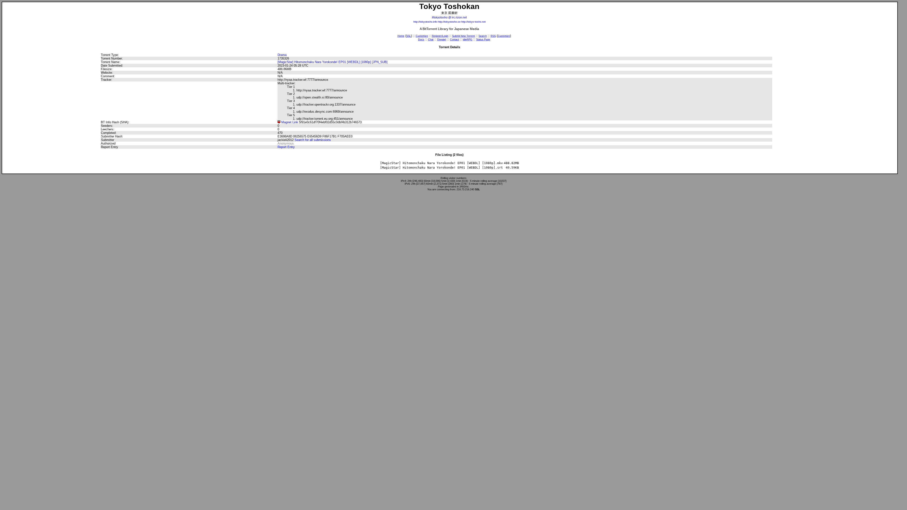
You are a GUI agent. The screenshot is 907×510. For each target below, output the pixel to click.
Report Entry (286, 147)
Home (401, 35)
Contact (454, 39)
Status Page (483, 39)
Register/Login (440, 35)
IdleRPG (467, 39)
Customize (422, 35)
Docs (421, 39)
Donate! (441, 39)
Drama (282, 55)
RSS (493, 35)
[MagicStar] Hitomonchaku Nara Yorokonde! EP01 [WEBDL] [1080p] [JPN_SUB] (333, 62)
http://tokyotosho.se (449, 21)
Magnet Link (289, 122)
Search (483, 35)
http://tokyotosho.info (425, 21)
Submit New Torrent (463, 35)
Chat (430, 39)
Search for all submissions (313, 140)
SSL (408, 35)
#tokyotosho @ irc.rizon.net (449, 17)
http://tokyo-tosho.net (473, 21)
